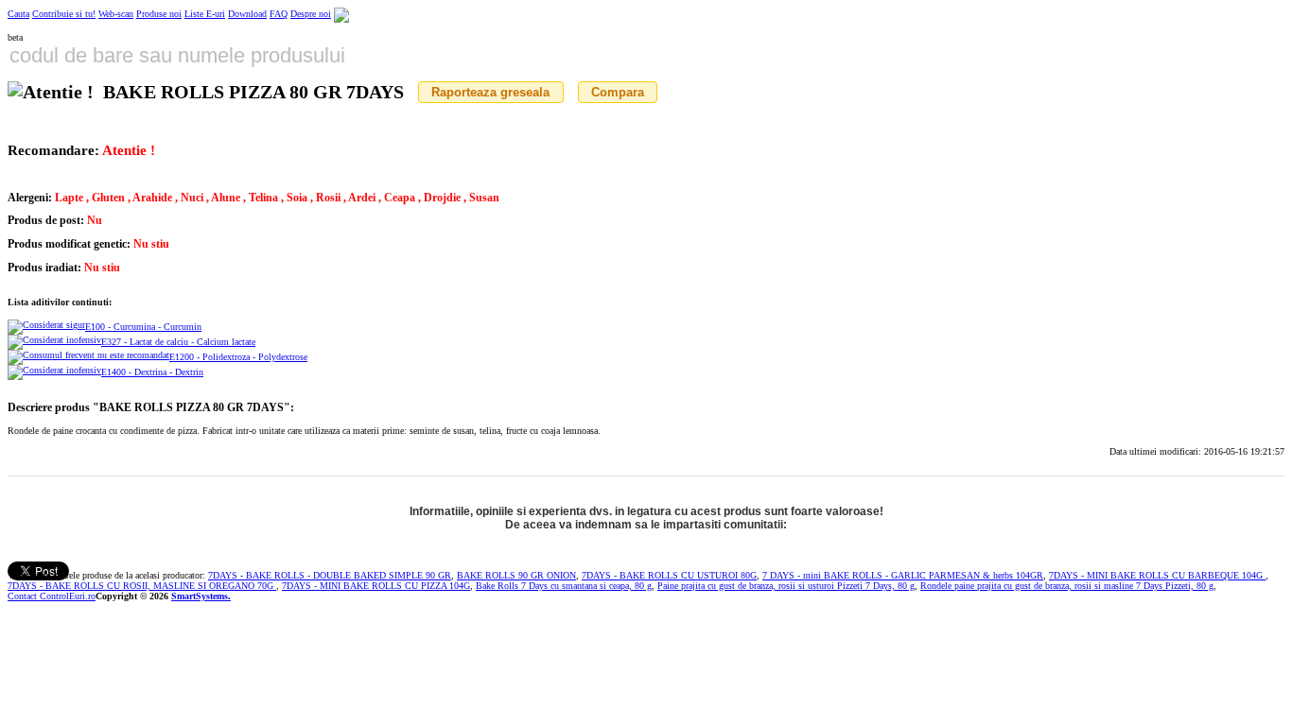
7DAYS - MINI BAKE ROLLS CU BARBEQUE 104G (1157, 575)
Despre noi (310, 14)
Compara (617, 92)
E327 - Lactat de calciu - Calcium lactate (178, 342)
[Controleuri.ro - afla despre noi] (341, 14)
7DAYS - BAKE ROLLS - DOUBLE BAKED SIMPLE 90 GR (329, 575)
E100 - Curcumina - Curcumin (143, 326)
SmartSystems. (201, 596)
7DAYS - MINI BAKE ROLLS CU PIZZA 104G (376, 585)
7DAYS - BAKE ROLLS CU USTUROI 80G (669, 575)
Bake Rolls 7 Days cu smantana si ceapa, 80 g (564, 585)
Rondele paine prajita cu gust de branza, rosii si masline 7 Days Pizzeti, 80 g (1066, 585)
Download (247, 14)
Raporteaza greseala (490, 92)
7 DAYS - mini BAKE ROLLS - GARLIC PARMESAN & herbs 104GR (902, 575)
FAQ (279, 14)
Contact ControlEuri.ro (52, 596)
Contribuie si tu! (64, 14)
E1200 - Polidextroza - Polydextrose (238, 357)
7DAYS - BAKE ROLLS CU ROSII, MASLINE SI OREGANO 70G (142, 585)
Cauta (18, 14)
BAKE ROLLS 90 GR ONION (516, 575)
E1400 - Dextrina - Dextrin (152, 372)
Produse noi (159, 14)
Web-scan (115, 14)
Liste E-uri (204, 14)
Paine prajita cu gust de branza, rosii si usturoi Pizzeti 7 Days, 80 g (786, 585)
